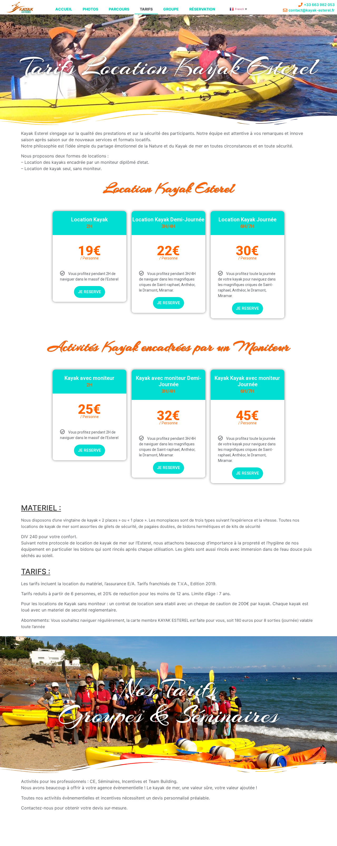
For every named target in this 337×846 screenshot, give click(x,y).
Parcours (119, 9)
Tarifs (146, 9)
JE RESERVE (89, 291)
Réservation (202, 9)
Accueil (63, 9)
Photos (90, 9)
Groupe (171, 9)
